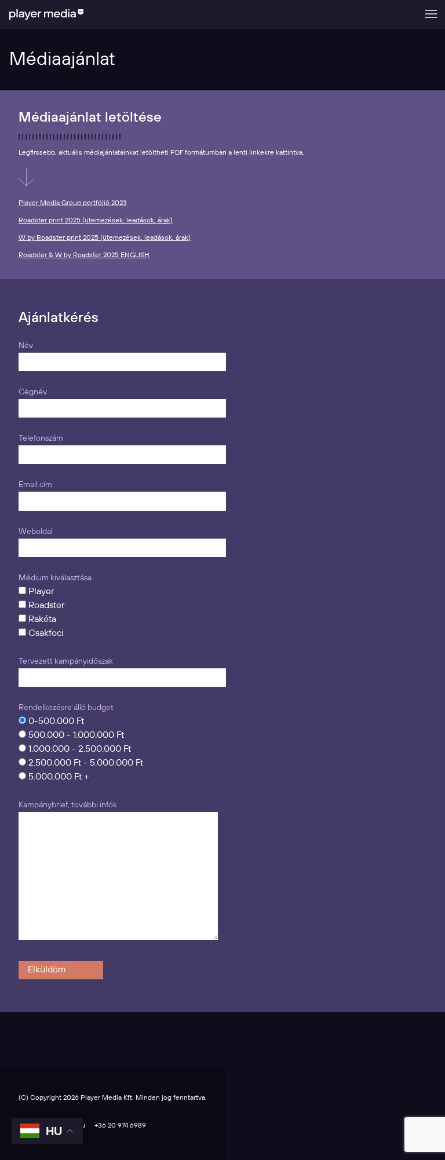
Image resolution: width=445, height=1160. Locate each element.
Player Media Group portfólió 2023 (73, 203)
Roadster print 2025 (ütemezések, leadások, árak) (96, 220)
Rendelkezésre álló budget (66, 708)
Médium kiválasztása (55, 578)
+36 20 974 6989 (120, 1125)
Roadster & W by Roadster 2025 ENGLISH (84, 255)
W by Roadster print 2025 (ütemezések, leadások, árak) (105, 237)
